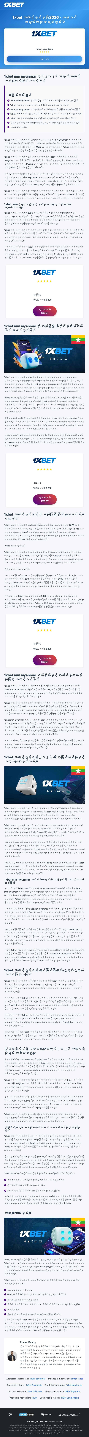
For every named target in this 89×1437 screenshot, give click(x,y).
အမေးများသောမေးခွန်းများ (18, 127)
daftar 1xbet (77, 1378)
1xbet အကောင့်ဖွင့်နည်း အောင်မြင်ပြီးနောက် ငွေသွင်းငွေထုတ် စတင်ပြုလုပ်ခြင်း (43, 118)
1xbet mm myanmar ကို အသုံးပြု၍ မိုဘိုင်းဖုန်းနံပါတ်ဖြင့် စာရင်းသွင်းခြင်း (44, 100)
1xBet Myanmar (72, 1391)
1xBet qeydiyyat (37, 1378)
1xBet (34, 1398)
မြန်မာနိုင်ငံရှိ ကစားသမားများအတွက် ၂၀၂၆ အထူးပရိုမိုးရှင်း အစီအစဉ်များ (44, 122)
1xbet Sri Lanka (34, 1391)
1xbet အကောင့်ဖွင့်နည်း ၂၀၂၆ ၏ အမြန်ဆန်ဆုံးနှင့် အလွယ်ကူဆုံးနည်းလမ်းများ (45, 114)
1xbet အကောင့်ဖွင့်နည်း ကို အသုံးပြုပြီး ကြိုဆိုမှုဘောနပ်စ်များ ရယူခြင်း (39, 105)
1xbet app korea (74, 1385)
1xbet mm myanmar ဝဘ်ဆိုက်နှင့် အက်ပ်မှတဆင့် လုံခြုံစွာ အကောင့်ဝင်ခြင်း (45, 109)
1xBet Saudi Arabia (70, 1398)
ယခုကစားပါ (44, 58)
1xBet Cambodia (34, 1385)
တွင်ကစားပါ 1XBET (45, 311)
